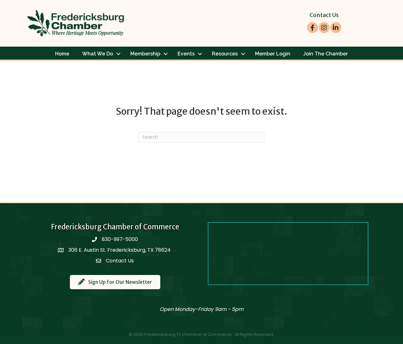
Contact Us (324, 15)
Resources (225, 54)
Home (62, 54)
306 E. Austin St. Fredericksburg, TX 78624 (120, 250)
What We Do (97, 54)
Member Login (272, 54)
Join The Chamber (325, 54)
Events (186, 54)
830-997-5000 (120, 239)
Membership (145, 54)
